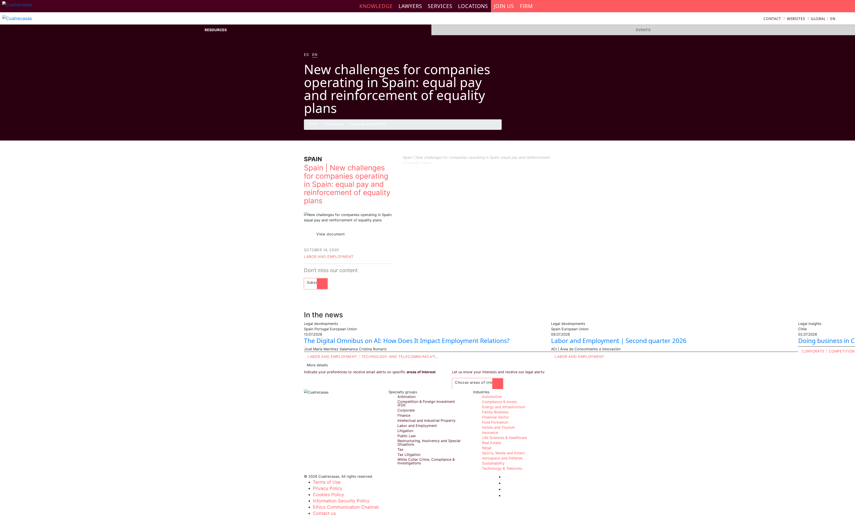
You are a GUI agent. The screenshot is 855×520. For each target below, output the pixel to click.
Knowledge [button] (376, 6)
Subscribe (316, 282)
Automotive (492, 396)
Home (312, 124)
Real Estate (491, 443)
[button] (823, 18)
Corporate (813, 351)
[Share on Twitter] (529, 129)
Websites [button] (796, 18)
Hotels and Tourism (498, 427)
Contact (772, 18)
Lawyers (410, 6)
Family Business (495, 412)
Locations (473, 6)
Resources (216, 30)
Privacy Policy (327, 488)
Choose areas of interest (477, 382)
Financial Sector (495, 417)
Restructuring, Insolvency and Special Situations (428, 442)
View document (330, 234)
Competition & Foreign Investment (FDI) (426, 403)
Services (440, 6)
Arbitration (406, 396)
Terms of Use (327, 482)
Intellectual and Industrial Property (426, 420)
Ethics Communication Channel (346, 507)
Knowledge (334, 124)
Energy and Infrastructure (503, 407)
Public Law (406, 436)
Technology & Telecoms (502, 468)
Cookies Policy (328, 494)
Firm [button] (526, 6)
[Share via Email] (546, 129)
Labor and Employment (329, 256)
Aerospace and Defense (502, 458)
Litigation (405, 430)
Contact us (324, 513)
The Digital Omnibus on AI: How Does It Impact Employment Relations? (406, 340)
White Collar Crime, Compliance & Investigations (426, 461)
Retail (486, 448)
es (306, 55)
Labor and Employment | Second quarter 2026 (618, 340)
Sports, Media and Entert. (503, 453)
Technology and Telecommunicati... (399, 356)
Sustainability (493, 463)
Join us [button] (504, 6)
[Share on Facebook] (520, 129)
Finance (403, 415)
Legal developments (368, 124)
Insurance (490, 432)
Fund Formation (495, 422)
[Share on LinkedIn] (537, 129)
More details (317, 365)
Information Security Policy (341, 501)
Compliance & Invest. (499, 402)
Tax (400, 449)
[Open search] (849, 19)
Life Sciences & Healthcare (504, 437)
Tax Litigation (408, 454)
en (314, 55)
